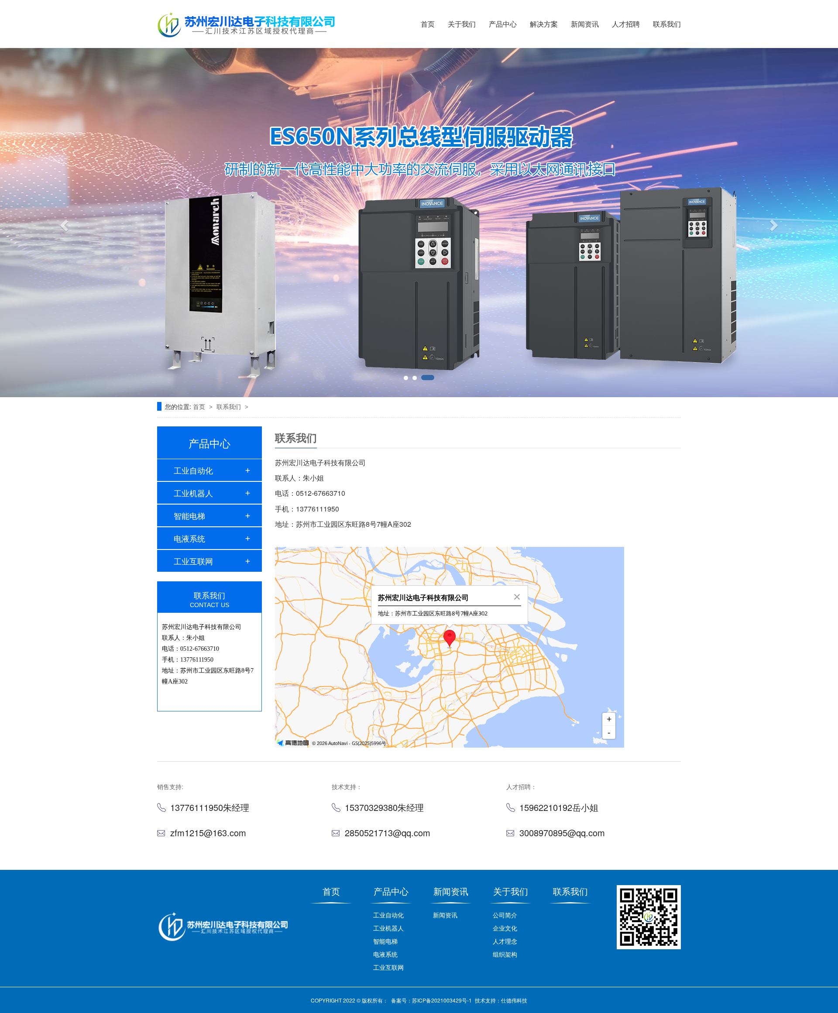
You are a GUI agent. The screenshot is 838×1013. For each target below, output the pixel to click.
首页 (428, 24)
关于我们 (462, 24)
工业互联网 (193, 561)
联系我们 (667, 24)
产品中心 (503, 24)
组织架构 (505, 954)
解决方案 (544, 24)
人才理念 (505, 941)
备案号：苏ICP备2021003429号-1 (431, 1000)
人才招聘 (626, 24)
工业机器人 (193, 492)
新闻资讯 (585, 24)
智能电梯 (189, 515)
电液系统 (189, 538)
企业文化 (505, 928)
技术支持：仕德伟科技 (501, 1000)
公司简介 (505, 914)
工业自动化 (193, 470)
